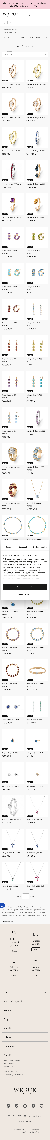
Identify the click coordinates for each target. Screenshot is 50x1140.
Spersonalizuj (23, 594)
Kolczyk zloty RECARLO (34, 753)
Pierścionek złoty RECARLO (35, 151)
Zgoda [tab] (8, 547)
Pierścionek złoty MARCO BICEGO (11, 468)
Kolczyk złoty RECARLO (10, 753)
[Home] (11, 15)
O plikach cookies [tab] (40, 547)
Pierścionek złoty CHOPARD (11, 84)
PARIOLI (22, 38)
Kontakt (7, 1028)
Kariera (7, 1010)
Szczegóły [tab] (23, 547)
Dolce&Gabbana (9, 38)
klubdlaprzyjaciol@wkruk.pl (15, 1074)
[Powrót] (4, 22)
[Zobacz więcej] (45, 22)
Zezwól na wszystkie (25, 587)
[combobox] (25, 54)
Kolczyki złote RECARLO (10, 720)
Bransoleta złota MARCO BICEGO (35, 612)
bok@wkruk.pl (9, 1066)
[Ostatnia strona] (41, 896)
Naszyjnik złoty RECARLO (35, 819)
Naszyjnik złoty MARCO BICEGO (34, 504)
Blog (6, 1019)
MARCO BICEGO (35, 38)
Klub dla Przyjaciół (13, 1001)
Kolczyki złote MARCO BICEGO (10, 252)
